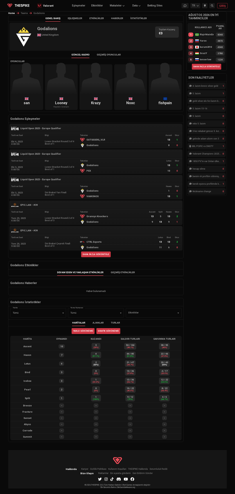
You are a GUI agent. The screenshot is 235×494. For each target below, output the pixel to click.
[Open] (178, 313)
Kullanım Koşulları (117, 469)
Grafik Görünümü (108, 331)
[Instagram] (106, 479)
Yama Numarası (76, 308)
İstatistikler (138, 18)
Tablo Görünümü (83, 331)
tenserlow (205, 59)
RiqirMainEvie (207, 34)
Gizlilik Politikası (98, 469)
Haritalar (78, 322)
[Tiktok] (112, 479)
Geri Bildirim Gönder (143, 473)
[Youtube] (126, 479)
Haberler (117, 18)
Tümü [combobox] (16, 312)
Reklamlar (103, 473)
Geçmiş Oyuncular (109, 54)
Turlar (115, 322)
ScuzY (203, 53)
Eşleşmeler (78, 5)
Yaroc (203, 40)
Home (11, 13)
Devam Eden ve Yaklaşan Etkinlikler (80, 272)
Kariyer (84, 469)
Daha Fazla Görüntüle (96, 254)
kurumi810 (206, 47)
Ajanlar (98, 322)
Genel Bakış (52, 18)
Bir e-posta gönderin (120, 473)
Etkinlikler (97, 5)
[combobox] (148, 313)
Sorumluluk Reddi (158, 469)
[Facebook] (132, 479)
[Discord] (118, 479)
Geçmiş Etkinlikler (123, 272)
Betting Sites (154, 5)
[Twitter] (100, 479)
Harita (15, 308)
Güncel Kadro (80, 54)
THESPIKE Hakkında (138, 469)
